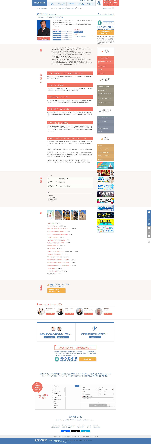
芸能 (55, 407)
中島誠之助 (106, 308)
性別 (84, 392)
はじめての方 (71, 427)
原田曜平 (86, 308)
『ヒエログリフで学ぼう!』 (53, 245)
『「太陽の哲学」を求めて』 (53, 271)
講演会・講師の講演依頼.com (43, 8)
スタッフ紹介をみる (49, 337)
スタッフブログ (61, 337)
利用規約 (82, 0)
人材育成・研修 (57, 399)
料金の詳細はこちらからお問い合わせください (55, 290)
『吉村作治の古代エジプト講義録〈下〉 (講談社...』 (59, 262)
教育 (57, 37)
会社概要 (55, 436)
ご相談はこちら (87, 359)
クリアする (77, 385)
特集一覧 (89, 427)
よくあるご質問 (90, 0)
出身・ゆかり (102, 392)
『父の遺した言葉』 (51, 248)
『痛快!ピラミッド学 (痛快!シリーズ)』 (56, 251)
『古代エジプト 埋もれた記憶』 (54, 254)
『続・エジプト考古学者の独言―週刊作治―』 (57, 234)
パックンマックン (50, 308)
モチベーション (57, 395)
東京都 (75, 31)
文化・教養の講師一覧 (61, 8)
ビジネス (56, 397)
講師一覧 (53, 8)
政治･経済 (56, 393)
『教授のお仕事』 (51, 223)
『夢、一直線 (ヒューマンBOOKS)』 (55, 257)
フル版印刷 (111, 14)
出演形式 (101, 387)
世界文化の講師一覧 (71, 8)
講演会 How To (62, 436)
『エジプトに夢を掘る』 (52, 226)
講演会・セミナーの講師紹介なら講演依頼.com (64, 425)
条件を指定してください (97, 405)
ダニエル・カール (69, 308)
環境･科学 (57, 35)
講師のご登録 (97, 427)
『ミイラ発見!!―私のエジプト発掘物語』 (56, 240)
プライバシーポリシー (77, 436)
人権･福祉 (56, 403)
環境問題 (66, 35)
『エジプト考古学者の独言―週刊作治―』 (56, 231)
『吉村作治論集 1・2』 (52, 268)
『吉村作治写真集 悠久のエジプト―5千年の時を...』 (59, 265)
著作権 (68, 436)
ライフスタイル (57, 391)
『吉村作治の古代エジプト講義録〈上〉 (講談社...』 (59, 259)
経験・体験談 (66, 39)
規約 (79, 425)
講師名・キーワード (87, 396)
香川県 (80, 31)
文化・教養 (56, 31)
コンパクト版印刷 (103, 14)
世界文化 (66, 31)
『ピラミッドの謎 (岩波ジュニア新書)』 (56, 243)
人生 (57, 33)
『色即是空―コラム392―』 (53, 237)
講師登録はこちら (94, 337)
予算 (84, 387)
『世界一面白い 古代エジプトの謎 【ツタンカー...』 (59, 228)
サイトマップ (95, 436)
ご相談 (63, 427)
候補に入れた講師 (55, 427)
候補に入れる (49, 313)
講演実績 (96, 425)
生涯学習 (66, 37)
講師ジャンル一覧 (87, 425)
